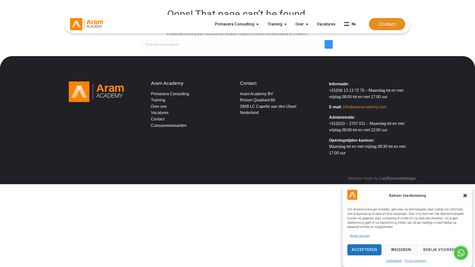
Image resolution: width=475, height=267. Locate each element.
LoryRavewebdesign (397, 178)
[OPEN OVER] (307, 24)
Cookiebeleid (394, 261)
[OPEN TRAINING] (285, 24)
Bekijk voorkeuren (444, 249)
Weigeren (401, 249)
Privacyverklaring (415, 261)
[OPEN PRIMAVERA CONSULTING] (258, 24)
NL (354, 24)
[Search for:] (232, 44)
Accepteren (364, 249)
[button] (465, 195)
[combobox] (350, 24)
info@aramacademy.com (364, 107)
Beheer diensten (360, 236)
